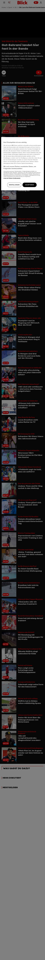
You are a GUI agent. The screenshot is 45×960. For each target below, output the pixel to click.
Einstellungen (14, 184)
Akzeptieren (29, 184)
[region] (22, 163)
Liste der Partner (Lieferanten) (11, 178)
